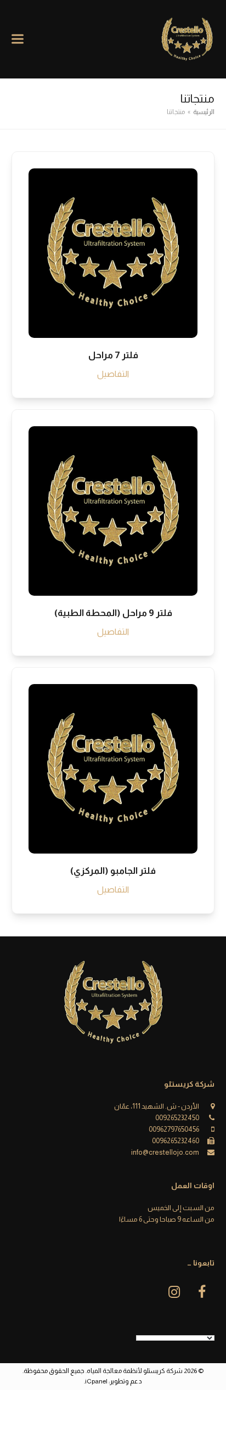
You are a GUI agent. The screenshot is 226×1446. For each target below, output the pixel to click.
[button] (18, 39)
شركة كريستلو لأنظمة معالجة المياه (135, 1371)
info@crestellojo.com (165, 1152)
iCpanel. (96, 1381)
